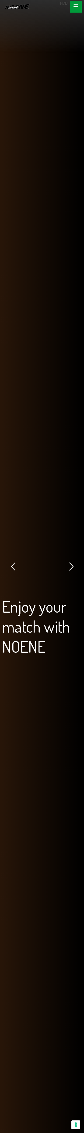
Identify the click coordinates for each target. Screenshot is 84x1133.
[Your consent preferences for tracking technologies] (75, 1124)
